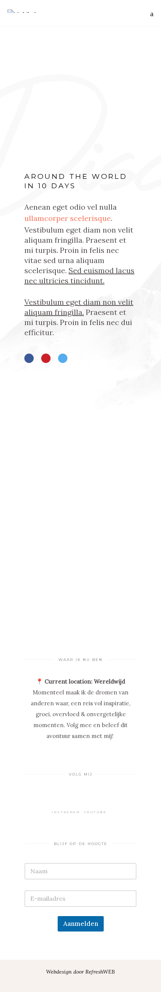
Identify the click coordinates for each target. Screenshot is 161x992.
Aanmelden (80, 923)
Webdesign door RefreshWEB (80, 971)
